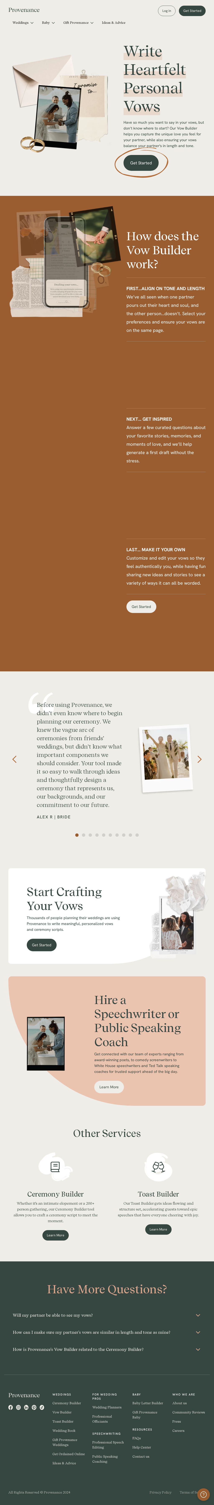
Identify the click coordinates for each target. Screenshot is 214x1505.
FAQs (136, 1438)
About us (179, 1403)
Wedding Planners (107, 1407)
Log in (166, 11)
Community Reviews (188, 1412)
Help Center (141, 1447)
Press (176, 1421)
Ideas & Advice (113, 23)
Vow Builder (62, 1412)
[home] (27, 9)
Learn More (111, 1089)
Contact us (140, 1456)
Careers (178, 1431)
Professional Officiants (102, 1418)
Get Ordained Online (68, 1454)
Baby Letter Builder (147, 1403)
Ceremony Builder (66, 1403)
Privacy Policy (160, 1492)
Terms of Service (193, 1492)
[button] (23, 22)
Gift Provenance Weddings (64, 1442)
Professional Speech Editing (108, 1444)
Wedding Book (63, 1431)
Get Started (192, 11)
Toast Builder (63, 1421)
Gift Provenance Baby (144, 1414)
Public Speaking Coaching (105, 1459)
